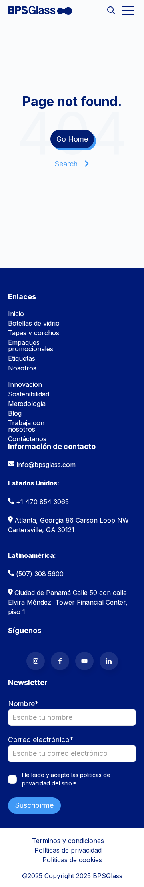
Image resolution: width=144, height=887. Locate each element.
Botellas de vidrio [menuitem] (34, 323)
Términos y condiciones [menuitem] (68, 841)
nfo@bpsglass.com (47, 465)
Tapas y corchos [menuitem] (33, 333)
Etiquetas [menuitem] (21, 358)
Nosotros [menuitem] (22, 368)
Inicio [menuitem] (16, 313)
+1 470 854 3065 (42, 502)
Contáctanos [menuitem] (27, 439)
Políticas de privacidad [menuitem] (68, 850)
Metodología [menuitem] (27, 403)
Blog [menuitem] (15, 413)
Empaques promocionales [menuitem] (30, 345)
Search (66, 164)
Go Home (72, 139)
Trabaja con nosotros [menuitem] (26, 426)
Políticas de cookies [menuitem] (72, 860)
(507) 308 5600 (40, 574)
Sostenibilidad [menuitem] (28, 394)
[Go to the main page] (40, 10)
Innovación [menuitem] (25, 384)
